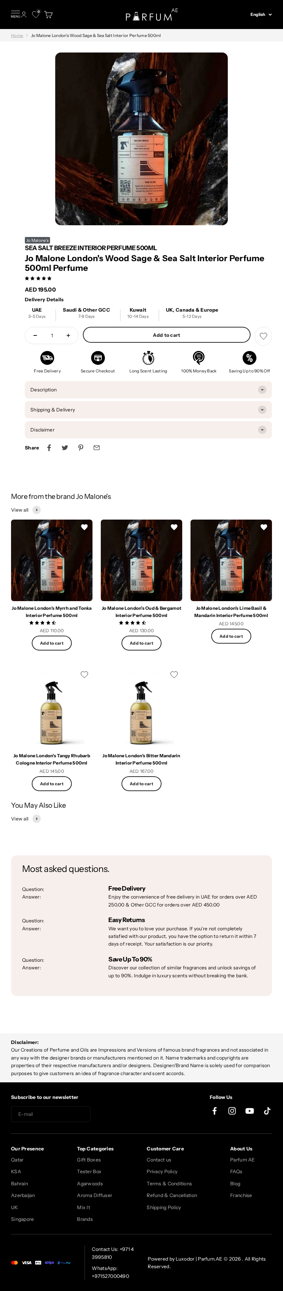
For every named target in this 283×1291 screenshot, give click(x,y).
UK (14, 1207)
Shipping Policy (164, 1207)
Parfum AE (242, 1160)
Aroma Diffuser (94, 1195)
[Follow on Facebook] (214, 1111)
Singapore (22, 1219)
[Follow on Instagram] (232, 1111)
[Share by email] (97, 448)
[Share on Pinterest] (81, 448)
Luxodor (185, 1259)
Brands (85, 1219)
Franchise (241, 1195)
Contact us (159, 1160)
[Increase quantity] (68, 335)
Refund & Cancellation (172, 1195)
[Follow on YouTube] (249, 1111)
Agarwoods (90, 1183)
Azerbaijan (23, 1195)
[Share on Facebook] (49, 448)
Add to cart (166, 335)
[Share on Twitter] (65, 448)
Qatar (17, 1160)
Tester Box (89, 1171)
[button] (39, 278)
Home (17, 35)
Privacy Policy (162, 1171)
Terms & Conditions (169, 1183)
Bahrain (19, 1183)
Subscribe (115, 1114)
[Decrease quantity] (35, 335)
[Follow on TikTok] (267, 1111)
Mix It (83, 1207)
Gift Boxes (89, 1160)
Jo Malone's (37, 240)
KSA (16, 1171)
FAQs (236, 1171)
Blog (235, 1183)
